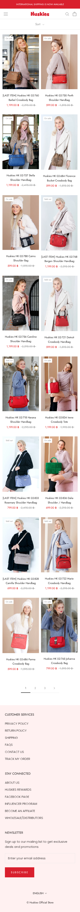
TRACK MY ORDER (17, 759)
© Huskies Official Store (40, 902)
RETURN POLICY (16, 730)
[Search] (67, 14)
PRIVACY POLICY (17, 723)
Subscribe (19, 872)
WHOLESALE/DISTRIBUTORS (24, 818)
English (38, 893)
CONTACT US (14, 752)
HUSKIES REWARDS (18, 789)
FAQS (9, 744)
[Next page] (54, 688)
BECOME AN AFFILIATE (20, 811)
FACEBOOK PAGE (17, 797)
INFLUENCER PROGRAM (21, 804)
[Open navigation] (6, 14)
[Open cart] (74, 14)
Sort (38, 24)
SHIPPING (11, 738)
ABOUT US (12, 782)
